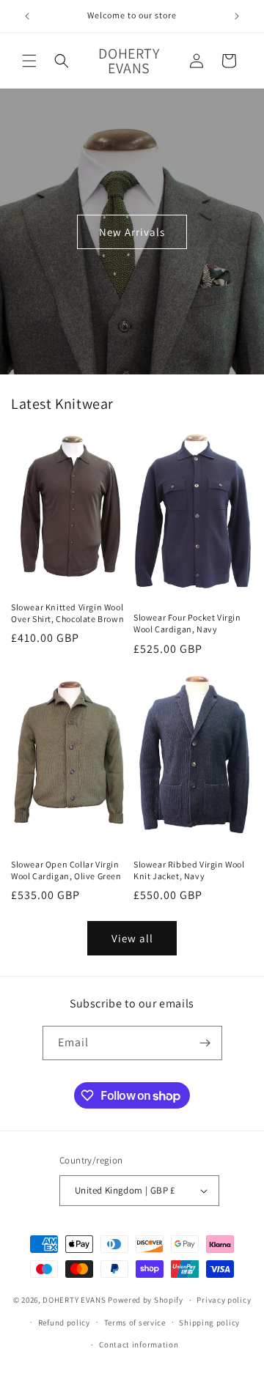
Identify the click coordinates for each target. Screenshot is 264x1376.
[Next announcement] (237, 16)
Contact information (138, 1344)
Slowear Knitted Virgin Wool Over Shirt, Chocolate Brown (67, 613)
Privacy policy (224, 1300)
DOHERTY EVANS (74, 1300)
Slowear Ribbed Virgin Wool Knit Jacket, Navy (189, 870)
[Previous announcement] (27, 16)
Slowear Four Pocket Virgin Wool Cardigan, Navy (187, 623)
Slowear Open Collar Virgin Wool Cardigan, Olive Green (66, 870)
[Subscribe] (205, 1043)
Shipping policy (209, 1322)
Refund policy (64, 1322)
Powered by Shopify (145, 1300)
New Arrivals (132, 231)
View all (132, 938)
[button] (29, 61)
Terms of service (135, 1322)
